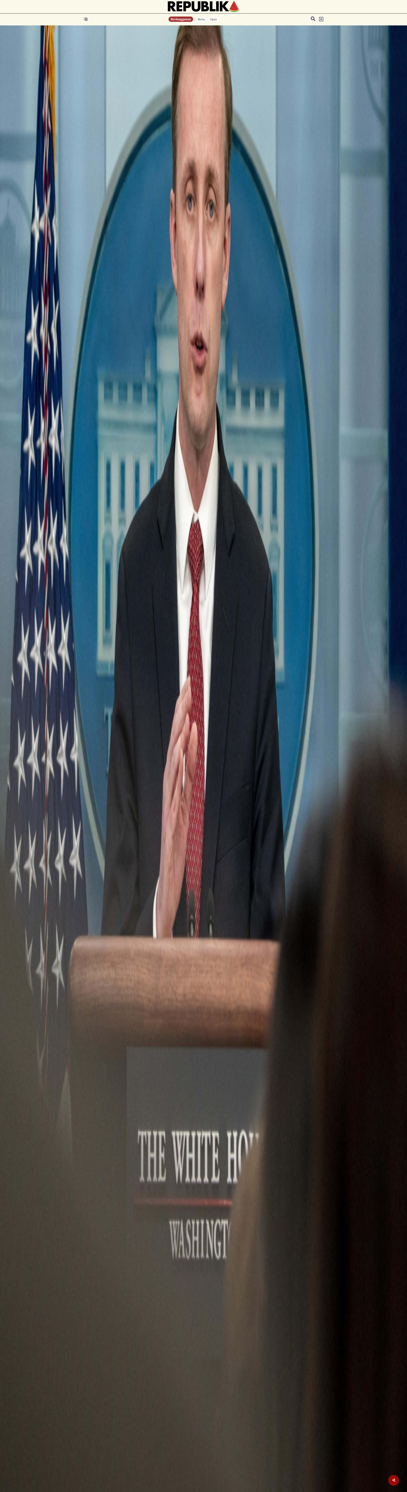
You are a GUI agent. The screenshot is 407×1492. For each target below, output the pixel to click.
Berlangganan (181, 19)
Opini (213, 19)
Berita (201, 19)
